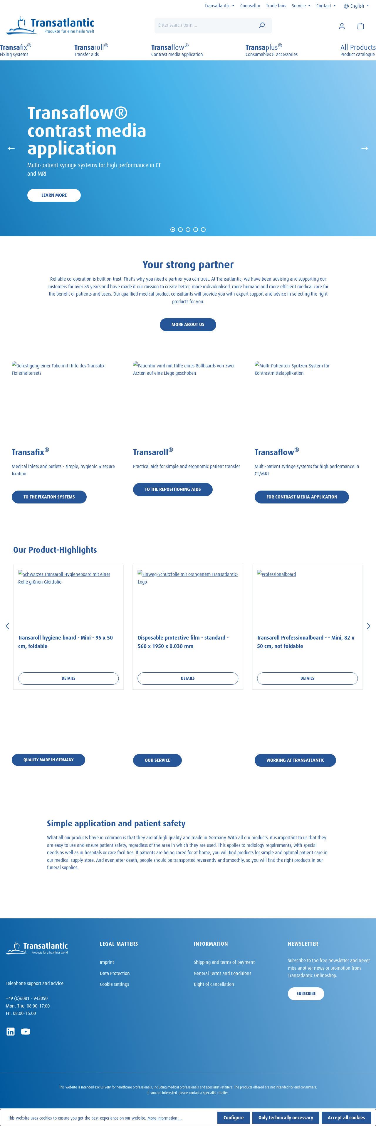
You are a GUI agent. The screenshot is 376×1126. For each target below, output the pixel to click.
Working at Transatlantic (295, 759)
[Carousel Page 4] (195, 229)
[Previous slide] (11, 148)
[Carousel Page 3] (188, 229)
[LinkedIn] (10, 1031)
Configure (234, 1116)
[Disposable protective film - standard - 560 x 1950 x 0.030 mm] (188, 599)
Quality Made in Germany (48, 759)
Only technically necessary (285, 1116)
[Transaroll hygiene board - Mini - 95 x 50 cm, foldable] (68, 599)
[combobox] (204, 25)
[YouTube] (25, 1031)
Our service (157, 759)
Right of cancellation (214, 983)
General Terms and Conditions (222, 972)
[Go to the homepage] (50, 25)
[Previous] (7, 625)
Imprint (107, 961)
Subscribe (306, 993)
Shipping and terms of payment (224, 961)
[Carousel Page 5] (203, 229)
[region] (188, 625)
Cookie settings (114, 983)
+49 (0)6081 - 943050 (27, 997)
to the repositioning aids (173, 488)
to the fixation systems (49, 496)
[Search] (262, 25)
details (68, 677)
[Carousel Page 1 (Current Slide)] (172, 229)
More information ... (164, 1117)
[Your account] (342, 25)
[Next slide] (364, 148)
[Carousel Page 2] (180, 229)
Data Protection (115, 972)
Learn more (54, 194)
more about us (188, 323)
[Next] (368, 625)
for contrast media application (301, 496)
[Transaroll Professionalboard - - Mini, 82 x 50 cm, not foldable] (307, 599)
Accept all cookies (346, 1116)
